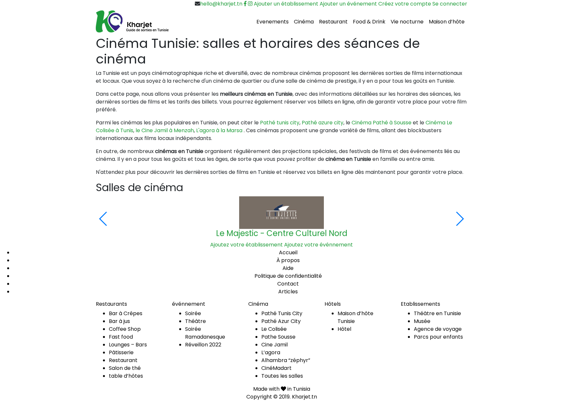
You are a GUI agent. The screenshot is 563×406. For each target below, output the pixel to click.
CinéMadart (276, 368)
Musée (422, 321)
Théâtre (195, 321)
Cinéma (304, 21)
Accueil (288, 252)
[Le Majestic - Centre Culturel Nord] (281, 212)
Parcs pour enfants (438, 337)
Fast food (121, 337)
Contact (288, 283)
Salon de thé (125, 368)
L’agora (270, 352)
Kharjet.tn (304, 396)
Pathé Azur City (281, 321)
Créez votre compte (404, 3)
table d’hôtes (126, 376)
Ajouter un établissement (286, 3)
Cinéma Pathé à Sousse (381, 122)
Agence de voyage (438, 329)
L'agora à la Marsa (219, 130)
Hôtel (344, 329)
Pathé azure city (322, 122)
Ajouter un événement (348, 3)
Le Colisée (274, 329)
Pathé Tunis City (281, 313)
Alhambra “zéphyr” (285, 360)
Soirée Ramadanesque (205, 333)
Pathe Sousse (278, 337)
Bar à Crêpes (125, 313)
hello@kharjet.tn (221, 3)
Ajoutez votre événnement (318, 244)
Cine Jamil (274, 344)
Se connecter (449, 3)
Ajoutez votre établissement (246, 244)
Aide (288, 268)
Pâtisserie (121, 352)
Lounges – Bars (128, 344)
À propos (288, 260)
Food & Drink (369, 21)
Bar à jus (119, 321)
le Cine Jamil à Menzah (165, 130)
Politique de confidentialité (288, 276)
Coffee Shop (125, 329)
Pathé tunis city (279, 122)
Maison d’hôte (447, 21)
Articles (288, 291)
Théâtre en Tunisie (437, 313)
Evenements (272, 21)
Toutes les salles (282, 376)
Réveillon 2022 (203, 344)
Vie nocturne (407, 21)
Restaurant (333, 21)
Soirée (193, 313)
